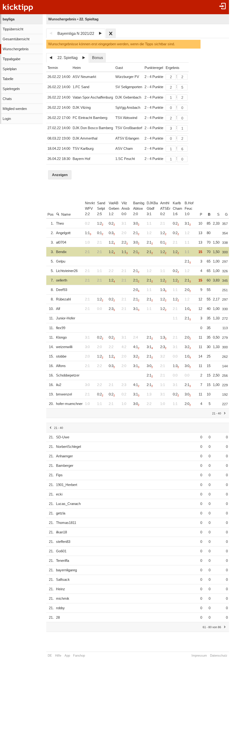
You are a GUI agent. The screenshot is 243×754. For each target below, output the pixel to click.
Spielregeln (11, 89)
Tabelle (8, 79)
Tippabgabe (11, 59)
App (67, 655)
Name (66, 214)
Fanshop (79, 655)
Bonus (97, 58)
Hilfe (58, 655)
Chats (7, 99)
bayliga (8, 19)
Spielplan (10, 69)
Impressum (199, 655)
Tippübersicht (13, 29)
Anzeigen (60, 175)
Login (7, 119)
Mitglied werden (15, 109)
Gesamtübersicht (16, 39)
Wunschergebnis (16, 49)
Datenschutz (218, 655)
